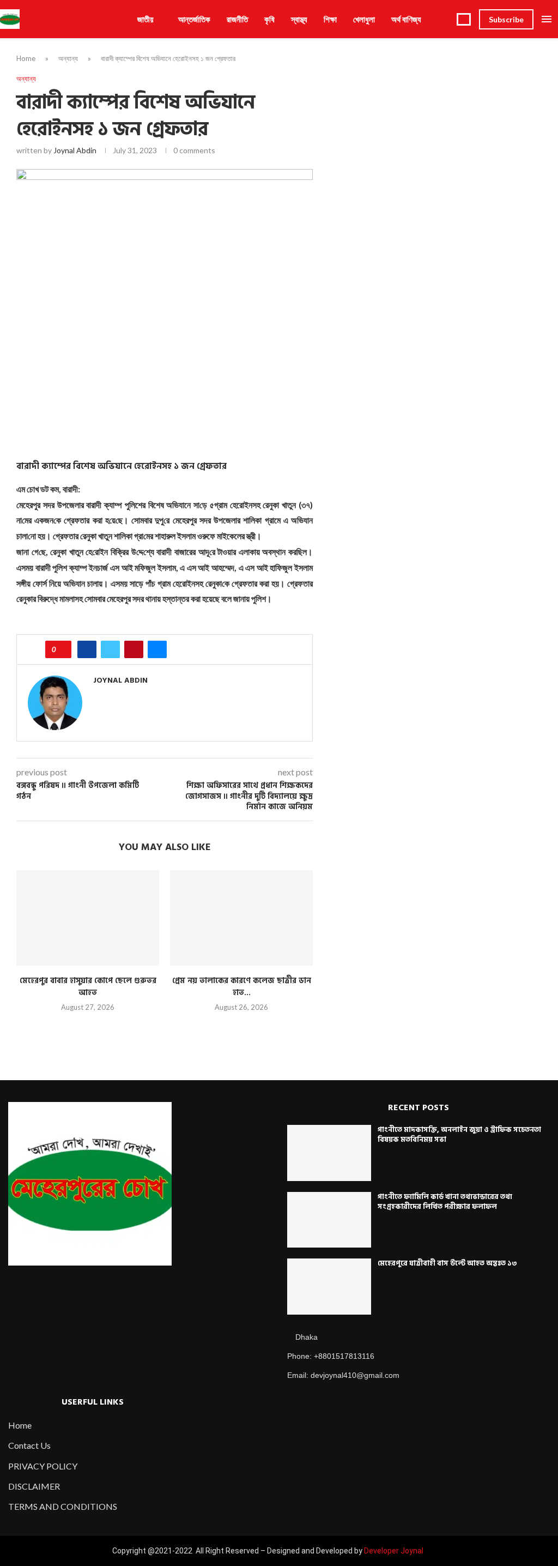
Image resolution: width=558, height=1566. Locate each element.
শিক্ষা (330, 19)
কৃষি (269, 19)
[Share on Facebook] (86, 649)
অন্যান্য (68, 58)
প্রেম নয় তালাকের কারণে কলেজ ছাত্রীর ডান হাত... (241, 986)
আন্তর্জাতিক (194, 19)
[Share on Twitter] (110, 649)
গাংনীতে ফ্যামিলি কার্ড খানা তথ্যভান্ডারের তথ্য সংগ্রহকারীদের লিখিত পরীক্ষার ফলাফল (445, 1202)
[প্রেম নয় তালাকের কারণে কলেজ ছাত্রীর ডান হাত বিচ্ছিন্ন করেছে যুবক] (241, 918)
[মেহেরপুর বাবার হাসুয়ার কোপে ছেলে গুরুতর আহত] (87, 918)
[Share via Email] (157, 649)
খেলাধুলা (364, 19)
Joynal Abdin (74, 150)
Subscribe (506, 19)
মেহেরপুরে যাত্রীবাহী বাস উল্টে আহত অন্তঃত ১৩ (447, 1263)
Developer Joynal (393, 1550)
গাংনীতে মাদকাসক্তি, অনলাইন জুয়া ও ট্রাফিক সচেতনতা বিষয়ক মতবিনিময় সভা (459, 1135)
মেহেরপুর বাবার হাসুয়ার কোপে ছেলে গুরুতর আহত (88, 986)
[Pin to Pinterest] (133, 649)
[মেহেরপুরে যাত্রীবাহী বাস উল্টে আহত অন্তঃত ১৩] (329, 1286)
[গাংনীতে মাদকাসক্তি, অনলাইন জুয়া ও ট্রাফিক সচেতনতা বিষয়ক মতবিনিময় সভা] (329, 1153)
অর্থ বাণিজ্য (406, 19)
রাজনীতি (237, 19)
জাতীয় (145, 19)
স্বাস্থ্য (299, 19)
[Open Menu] (546, 19)
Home (25, 58)
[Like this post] (62, 649)
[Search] (464, 19)
